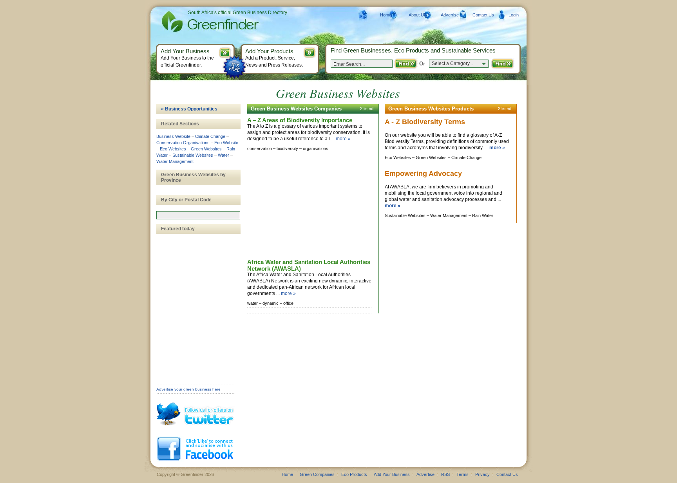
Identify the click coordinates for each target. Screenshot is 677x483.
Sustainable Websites (192, 155)
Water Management (175, 161)
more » (343, 138)
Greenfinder (209, 21)
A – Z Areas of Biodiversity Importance (299, 120)
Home (385, 15)
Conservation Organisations (183, 142)
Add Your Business (392, 474)
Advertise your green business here (188, 389)
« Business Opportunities (189, 109)
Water (223, 155)
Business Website (173, 136)
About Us (417, 15)
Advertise (450, 15)
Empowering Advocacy (423, 173)
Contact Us (483, 15)
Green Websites (206, 149)
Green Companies (317, 474)
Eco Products (354, 474)
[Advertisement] (306, 206)
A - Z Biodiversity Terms (425, 122)
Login (514, 15)
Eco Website (226, 142)
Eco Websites (173, 149)
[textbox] (198, 215)
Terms (462, 474)
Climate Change (210, 136)
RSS (445, 474)
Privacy (482, 474)
